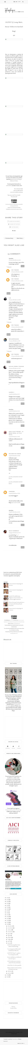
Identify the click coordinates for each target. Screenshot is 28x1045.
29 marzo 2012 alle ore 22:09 (17, 272)
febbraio (10, 971)
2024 (7, 901)
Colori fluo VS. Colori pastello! (14, 965)
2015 (7, 918)
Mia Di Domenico (14, 530)
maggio (9, 939)
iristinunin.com (10, 779)
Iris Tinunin (15, 270)
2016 (7, 916)
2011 (7, 975)
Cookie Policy (13, 1008)
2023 (7, 903)
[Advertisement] (13, 651)
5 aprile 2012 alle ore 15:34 (14, 411)
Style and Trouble (15, 502)
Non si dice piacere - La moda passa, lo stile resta (16, 433)
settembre (10, 931)
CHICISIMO (9, 185)
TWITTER (17, 195)
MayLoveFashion (14, 339)
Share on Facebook (14, 221)
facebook (19, 748)
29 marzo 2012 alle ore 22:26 (17, 281)
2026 (7, 897)
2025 (7, 899)
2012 (7, 924)
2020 (7, 909)
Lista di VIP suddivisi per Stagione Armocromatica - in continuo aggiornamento (15, 598)
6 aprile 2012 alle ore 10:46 (14, 493)
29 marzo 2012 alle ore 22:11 (14, 341)
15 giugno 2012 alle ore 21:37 (14, 532)
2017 (7, 914)
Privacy (13, 1006)
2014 (7, 920)
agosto (9, 933)
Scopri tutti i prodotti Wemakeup (13, 810)
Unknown (12, 491)
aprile (9, 941)
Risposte (9, 267)
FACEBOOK (14, 197)
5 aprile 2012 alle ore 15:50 (14, 436)
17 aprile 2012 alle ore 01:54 (14, 512)
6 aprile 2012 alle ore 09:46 (14, 455)
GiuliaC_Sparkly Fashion (16, 366)
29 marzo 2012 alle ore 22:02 (14, 260)
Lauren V (11, 392)
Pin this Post (14, 227)
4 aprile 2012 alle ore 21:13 (14, 394)
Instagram (8, 748)
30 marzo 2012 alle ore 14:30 (15, 368)
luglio (9, 935)
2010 (7, 977)
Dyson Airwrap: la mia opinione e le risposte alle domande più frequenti (16, 604)
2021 (7, 907)
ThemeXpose (15, 1039)
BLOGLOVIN (11, 195)
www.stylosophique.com (16, 623)
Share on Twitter (15, 224)
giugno (9, 937)
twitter (13, 748)
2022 (7, 905)
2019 (7, 911)
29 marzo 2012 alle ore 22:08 (14, 300)
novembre (10, 928)
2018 (7, 913)
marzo (9, 943)
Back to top (21, 1043)
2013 (7, 922)
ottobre (9, 930)
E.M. (10, 298)
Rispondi (22, 266)
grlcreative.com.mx (15, 453)
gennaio (9, 973)
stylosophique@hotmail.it (14, 633)
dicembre (10, 926)
